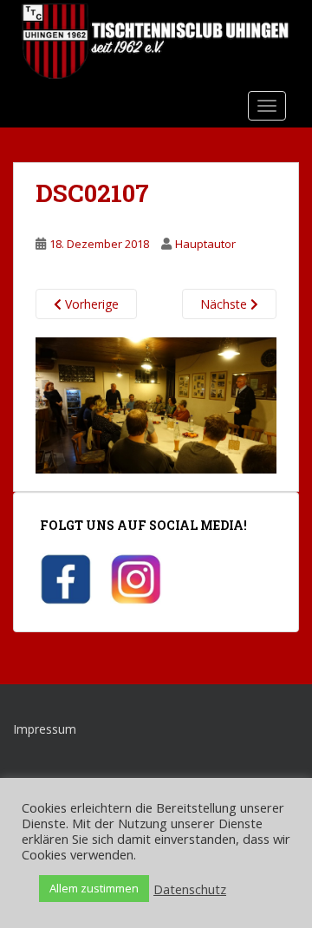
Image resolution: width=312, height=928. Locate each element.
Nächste (225, 304)
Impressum (44, 729)
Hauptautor (205, 244)
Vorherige (90, 304)
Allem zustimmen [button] (94, 888)
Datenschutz (189, 889)
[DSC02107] (156, 403)
